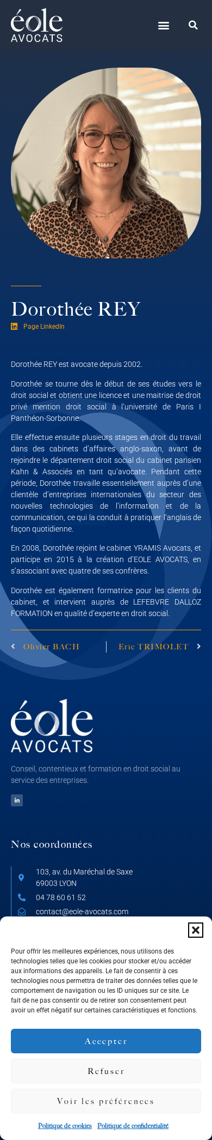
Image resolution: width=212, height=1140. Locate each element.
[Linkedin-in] (17, 800)
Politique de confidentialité (133, 1125)
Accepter (106, 1041)
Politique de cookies (65, 1125)
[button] (195, 930)
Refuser (106, 1071)
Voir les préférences (106, 1101)
